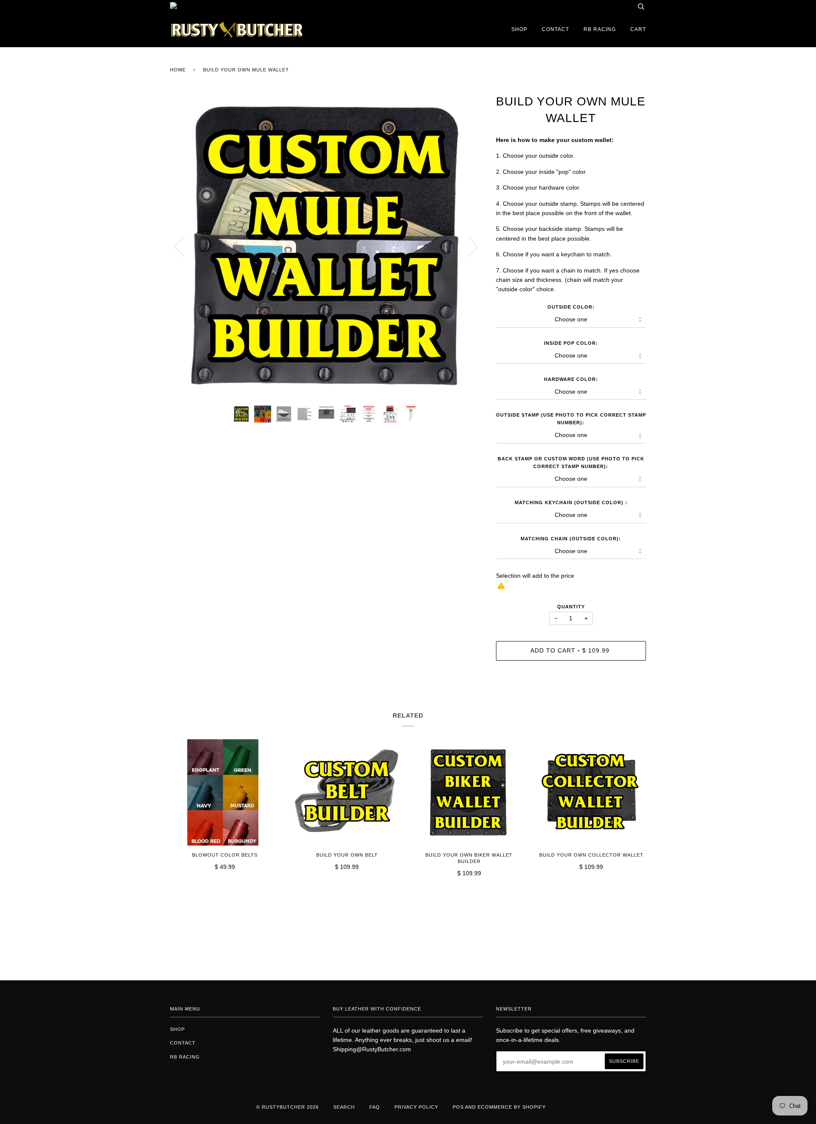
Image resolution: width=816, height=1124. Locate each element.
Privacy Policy (416, 1107)
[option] (326, 246)
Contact (555, 29)
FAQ (374, 1107)
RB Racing (600, 29)
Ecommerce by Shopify (512, 1107)
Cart (638, 29)
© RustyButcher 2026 (287, 1107)
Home (178, 69)
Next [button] (467, 246)
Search (344, 1107)
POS (458, 1107)
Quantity (571, 606)
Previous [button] (184, 246)
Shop (519, 29)
